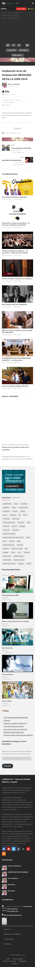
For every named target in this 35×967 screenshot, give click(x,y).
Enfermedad (15, 518)
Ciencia (14, 507)
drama (25, 515)
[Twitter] (14, 849)
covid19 (22, 511)
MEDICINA (14, 133)
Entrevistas (21, 522)
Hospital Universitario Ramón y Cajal (13, 537)
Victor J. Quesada (14, 84)
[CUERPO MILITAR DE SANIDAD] (4, 874)
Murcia (13, 552)
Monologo (5, 552)
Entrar (32, 9)
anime (16, 504)
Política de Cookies (9, 961)
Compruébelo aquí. (13, 911)
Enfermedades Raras (9, 522)
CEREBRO (6, 507)
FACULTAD (6, 526)
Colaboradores (9, 939)
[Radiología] (4, 892)
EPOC (28, 522)
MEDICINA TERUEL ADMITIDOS (14, 732)
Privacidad (22, 961)
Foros (6, 711)
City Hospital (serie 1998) (10, 595)
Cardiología (24, 504)
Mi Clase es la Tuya (17, 548)
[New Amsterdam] (17, 637)
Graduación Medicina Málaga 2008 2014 (15, 386)
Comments (16, 497)
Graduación (18, 100)
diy (19, 515)
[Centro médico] (17, 690)
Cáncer (5, 515)
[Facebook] (4, 849)
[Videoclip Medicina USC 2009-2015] (17, 151)
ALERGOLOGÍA (7, 504)
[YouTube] (9, 849)
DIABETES (13, 515)
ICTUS (4, 541)
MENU (4, 9)
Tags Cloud (6, 497)
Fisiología (22, 526)
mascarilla (20, 545)
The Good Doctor (7, 674)
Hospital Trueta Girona (9, 533)
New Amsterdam (7, 648)
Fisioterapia (6, 530)
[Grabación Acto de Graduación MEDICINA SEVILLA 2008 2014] (17, 186)
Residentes (11, 884)
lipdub (18, 541)
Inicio (8, 959)
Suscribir (7, 766)
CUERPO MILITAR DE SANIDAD (18, 872)
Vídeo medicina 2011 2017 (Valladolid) (14, 304)
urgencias (21, 563)
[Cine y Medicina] (4, 880)
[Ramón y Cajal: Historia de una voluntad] (17, 610)
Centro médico (7, 701)
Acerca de (7, 929)
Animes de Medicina (14, 866)
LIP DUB (11, 541)
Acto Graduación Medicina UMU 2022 (14, 197)
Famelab (14, 526)
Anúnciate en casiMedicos (12, 934)
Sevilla (19, 133)
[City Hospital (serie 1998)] (17, 584)
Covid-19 (15, 511)
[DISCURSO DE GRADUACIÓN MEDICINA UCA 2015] (17, 163)
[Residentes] (4, 886)
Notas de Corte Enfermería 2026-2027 (15, 729)
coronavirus (6, 511)
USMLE (29, 563)
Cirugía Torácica (23, 507)
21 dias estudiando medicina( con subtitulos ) (17, 278)
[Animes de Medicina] (4, 867)
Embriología (6, 518)
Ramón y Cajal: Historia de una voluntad (15, 621)
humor (28, 537)
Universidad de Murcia (9, 563)
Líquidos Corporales (8, 545)
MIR (26, 548)
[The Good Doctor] (17, 663)
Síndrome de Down (19, 560)
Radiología (11, 891)
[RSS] (4, 854)
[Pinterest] (28, 849)
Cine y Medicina (13, 878)
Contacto (15, 963)
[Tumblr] (18, 849)
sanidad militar (7, 560)
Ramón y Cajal (7, 556)
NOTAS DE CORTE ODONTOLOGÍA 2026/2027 (18, 735)
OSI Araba (26, 552)
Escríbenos (7, 944)
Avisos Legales (18, 959)
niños (19, 552)
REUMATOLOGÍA (18, 556)
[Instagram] (23, 849)
